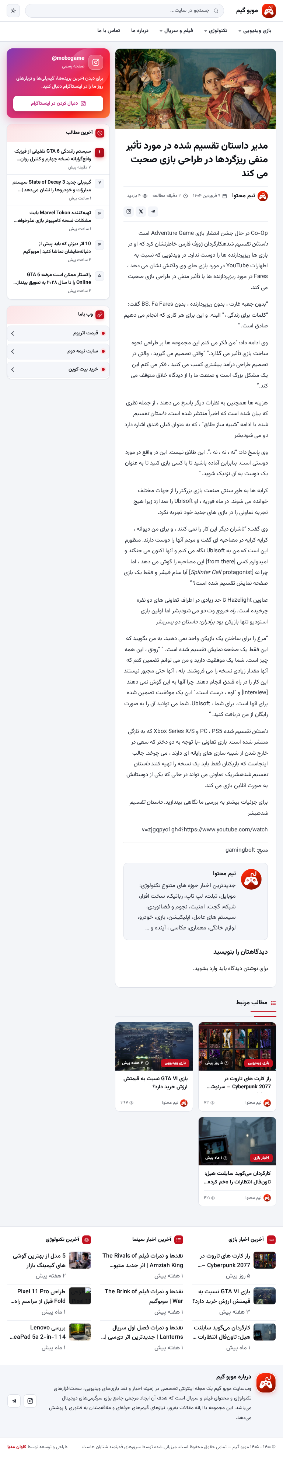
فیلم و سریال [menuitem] (178, 31)
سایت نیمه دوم (82, 351)
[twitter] (141, 211)
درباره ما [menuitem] (140, 31)
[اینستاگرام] (30, 1401)
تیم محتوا (243, 196)
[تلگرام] (14, 1401)
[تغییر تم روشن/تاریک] (13, 10)
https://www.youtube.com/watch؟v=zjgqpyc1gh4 (205, 829)
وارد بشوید (206, 968)
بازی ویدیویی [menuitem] (257, 31)
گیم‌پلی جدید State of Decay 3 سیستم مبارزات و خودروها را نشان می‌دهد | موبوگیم (52, 186)
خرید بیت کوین (83, 369)
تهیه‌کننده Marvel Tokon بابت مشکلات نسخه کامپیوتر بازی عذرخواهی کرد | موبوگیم (52, 217)
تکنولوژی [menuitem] (218, 31)
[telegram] (153, 211)
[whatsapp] (128, 211)
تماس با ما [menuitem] (108, 31)
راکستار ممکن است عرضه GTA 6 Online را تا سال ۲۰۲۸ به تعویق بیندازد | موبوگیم (52, 279)
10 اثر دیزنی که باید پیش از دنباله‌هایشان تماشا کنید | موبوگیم (57, 247)
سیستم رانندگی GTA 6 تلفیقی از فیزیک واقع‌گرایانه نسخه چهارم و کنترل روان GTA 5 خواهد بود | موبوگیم (52, 155)
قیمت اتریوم (85, 333)
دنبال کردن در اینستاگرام (54, 103)
